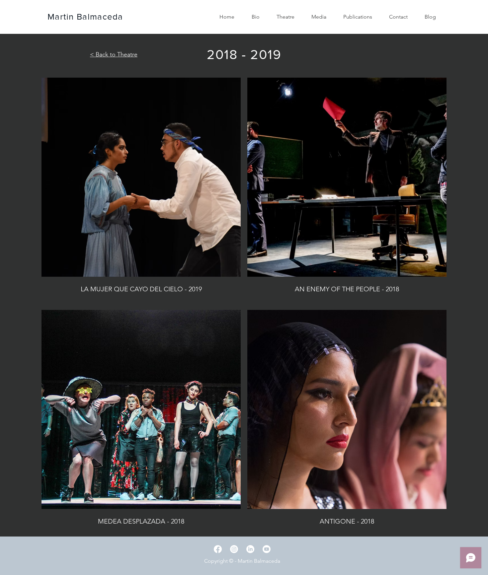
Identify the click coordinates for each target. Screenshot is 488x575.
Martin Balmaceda (85, 16)
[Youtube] (267, 549)
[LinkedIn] (250, 549)
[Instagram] (234, 549)
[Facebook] (218, 549)
